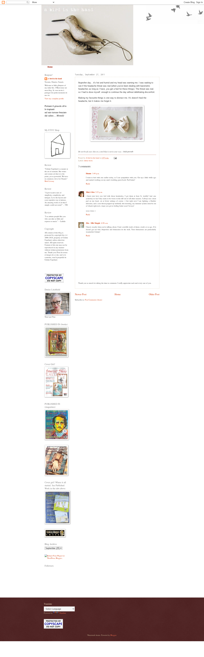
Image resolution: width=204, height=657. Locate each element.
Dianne (88, 173)
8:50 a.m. (104, 223)
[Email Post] (115, 158)
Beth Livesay (49, 181)
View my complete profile (54, 98)
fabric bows (88, 160)
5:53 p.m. (99, 192)
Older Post (154, 294)
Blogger (113, 635)
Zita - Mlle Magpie (93, 223)
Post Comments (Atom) (93, 300)
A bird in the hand (55, 79)
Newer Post (80, 294)
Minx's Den (90, 192)
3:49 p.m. (95, 173)
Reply (88, 183)
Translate (62, 613)
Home (50, 67)
